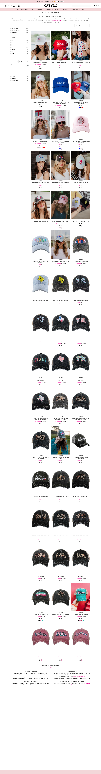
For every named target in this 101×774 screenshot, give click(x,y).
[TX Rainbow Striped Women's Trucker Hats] (80, 362)
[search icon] (92, 6)
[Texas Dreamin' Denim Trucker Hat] (60, 244)
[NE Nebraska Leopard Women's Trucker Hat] (80, 479)
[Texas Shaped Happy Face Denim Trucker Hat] (40, 284)
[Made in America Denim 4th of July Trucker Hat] (40, 165)
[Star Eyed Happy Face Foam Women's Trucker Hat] (80, 124)
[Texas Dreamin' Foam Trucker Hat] (60, 205)
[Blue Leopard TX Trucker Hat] (80, 284)
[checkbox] (20, 28)
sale (83, 9)
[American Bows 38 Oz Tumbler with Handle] (80, 45)
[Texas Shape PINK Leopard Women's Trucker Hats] (60, 362)
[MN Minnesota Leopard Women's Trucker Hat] (40, 558)
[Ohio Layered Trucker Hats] (60, 637)
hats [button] (32, 9)
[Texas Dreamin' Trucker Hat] (80, 244)
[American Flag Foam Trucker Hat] (40, 124)
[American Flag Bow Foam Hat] (40, 85)
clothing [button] (39, 9)
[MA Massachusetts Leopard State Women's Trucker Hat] (80, 401)
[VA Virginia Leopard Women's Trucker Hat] (60, 519)
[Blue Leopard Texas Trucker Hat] (40, 323)
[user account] (94, 6)
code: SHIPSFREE (60, 1)
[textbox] (14, 61)
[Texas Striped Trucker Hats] (40, 597)
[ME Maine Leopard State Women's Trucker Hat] (40, 440)
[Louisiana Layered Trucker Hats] (80, 637)
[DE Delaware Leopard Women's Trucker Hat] (60, 558)
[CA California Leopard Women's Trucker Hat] (80, 558)
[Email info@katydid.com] (96, 6)
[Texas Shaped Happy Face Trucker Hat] (60, 284)
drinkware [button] (65, 9)
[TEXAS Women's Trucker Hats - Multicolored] (40, 362)
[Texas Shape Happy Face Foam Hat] (80, 205)
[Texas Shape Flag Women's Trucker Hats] (60, 323)
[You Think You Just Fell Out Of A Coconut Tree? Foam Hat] (60, 85)
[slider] (11, 65)
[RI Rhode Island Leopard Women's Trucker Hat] (60, 479)
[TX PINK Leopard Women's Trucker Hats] (80, 323)
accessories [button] (75, 9)
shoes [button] (57, 9)
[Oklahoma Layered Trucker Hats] (40, 637)
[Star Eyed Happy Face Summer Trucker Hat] (40, 205)
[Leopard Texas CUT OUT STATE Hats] (60, 597)
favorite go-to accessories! (79, 676)
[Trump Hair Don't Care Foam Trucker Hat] (80, 85)
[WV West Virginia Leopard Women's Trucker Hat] (40, 519)
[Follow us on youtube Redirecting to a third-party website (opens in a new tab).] (14, 6)
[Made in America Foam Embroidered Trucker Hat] (60, 124)
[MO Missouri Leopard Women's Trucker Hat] (80, 519)
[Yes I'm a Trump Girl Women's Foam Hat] (60, 45)
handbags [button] (48, 9)
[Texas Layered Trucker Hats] (80, 597)
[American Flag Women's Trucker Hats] (60, 440)
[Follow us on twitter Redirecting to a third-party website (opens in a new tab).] (16, 6)
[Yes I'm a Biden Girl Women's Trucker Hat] (80, 440)
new (18, 9)
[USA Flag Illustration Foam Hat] (40, 45)
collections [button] (24, 9)
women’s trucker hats (56, 20)
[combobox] (81, 6)
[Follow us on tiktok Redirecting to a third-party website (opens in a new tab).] (8, 6)
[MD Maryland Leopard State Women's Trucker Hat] (60, 401)
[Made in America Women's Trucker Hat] (60, 165)
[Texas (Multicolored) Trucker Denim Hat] (40, 244)
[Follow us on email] (19, 6)
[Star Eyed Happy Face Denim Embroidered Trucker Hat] (80, 165)
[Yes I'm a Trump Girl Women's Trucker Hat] (40, 479)
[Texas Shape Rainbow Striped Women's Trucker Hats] (40, 401)
